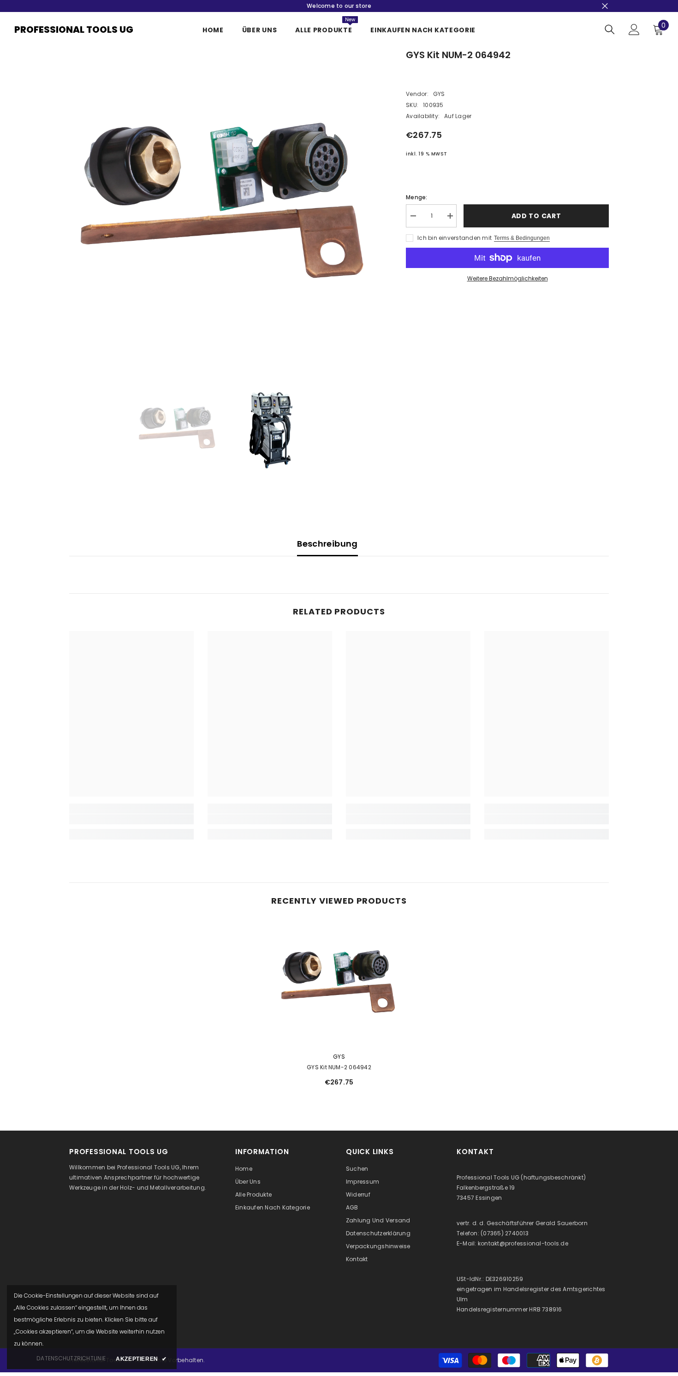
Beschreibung (327, 543)
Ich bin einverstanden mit (454, 238)
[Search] (610, 29)
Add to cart (536, 215)
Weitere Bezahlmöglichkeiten (507, 278)
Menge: (416, 197)
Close (605, 6)
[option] (224, 202)
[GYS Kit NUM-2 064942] (339, 982)
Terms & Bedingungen (522, 238)
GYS (439, 94)
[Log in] (634, 29)
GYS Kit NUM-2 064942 (339, 1067)
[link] (131, 819)
